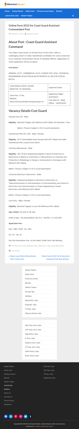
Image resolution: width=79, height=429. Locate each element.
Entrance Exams (9, 374)
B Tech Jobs (30, 338)
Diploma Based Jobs (33, 313)
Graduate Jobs (32, 246)
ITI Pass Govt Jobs (32, 347)
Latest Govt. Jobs (44, 246)
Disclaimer (7, 404)
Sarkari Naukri (17, 11)
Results (59, 11)
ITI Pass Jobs (30, 309)
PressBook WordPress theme (43, 426)
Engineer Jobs (31, 305)
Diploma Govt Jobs (32, 343)
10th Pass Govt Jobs (33, 325)
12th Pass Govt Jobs (18, 246)
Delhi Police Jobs (32, 351)
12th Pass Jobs (49, 370)
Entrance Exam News (45, 11)
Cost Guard (15, 251)
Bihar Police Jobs (32, 356)
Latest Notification (57, 246)
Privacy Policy (9, 400)
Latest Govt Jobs (12, 16)
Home (7, 11)
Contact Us (8, 397)
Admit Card (29, 11)
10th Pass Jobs (49, 366)
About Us (7, 393)
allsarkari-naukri (32, 34)
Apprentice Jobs (31, 300)
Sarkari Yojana (26, 16)
